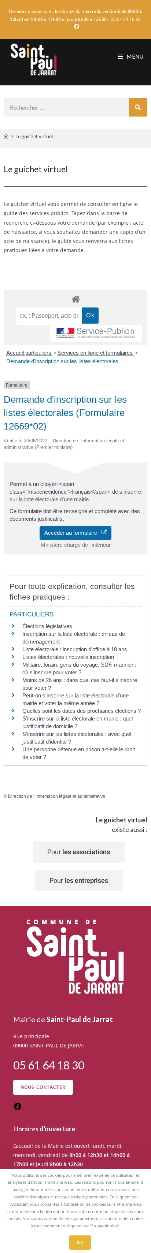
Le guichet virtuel (34, 136)
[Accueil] (6, 136)
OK (80, 1242)
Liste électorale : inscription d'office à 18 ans (74, 649)
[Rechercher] (138, 107)
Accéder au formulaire (73, 533)
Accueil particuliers (29, 353)
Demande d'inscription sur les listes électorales (62, 361)
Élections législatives (47, 626)
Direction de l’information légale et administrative (56, 796)
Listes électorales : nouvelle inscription (68, 657)
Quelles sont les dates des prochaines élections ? (81, 711)
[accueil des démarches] (75, 299)
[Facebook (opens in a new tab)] (75, 26)
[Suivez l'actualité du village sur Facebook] (17, 1108)
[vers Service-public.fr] (96, 334)
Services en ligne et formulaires (96, 353)
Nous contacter (43, 1087)
